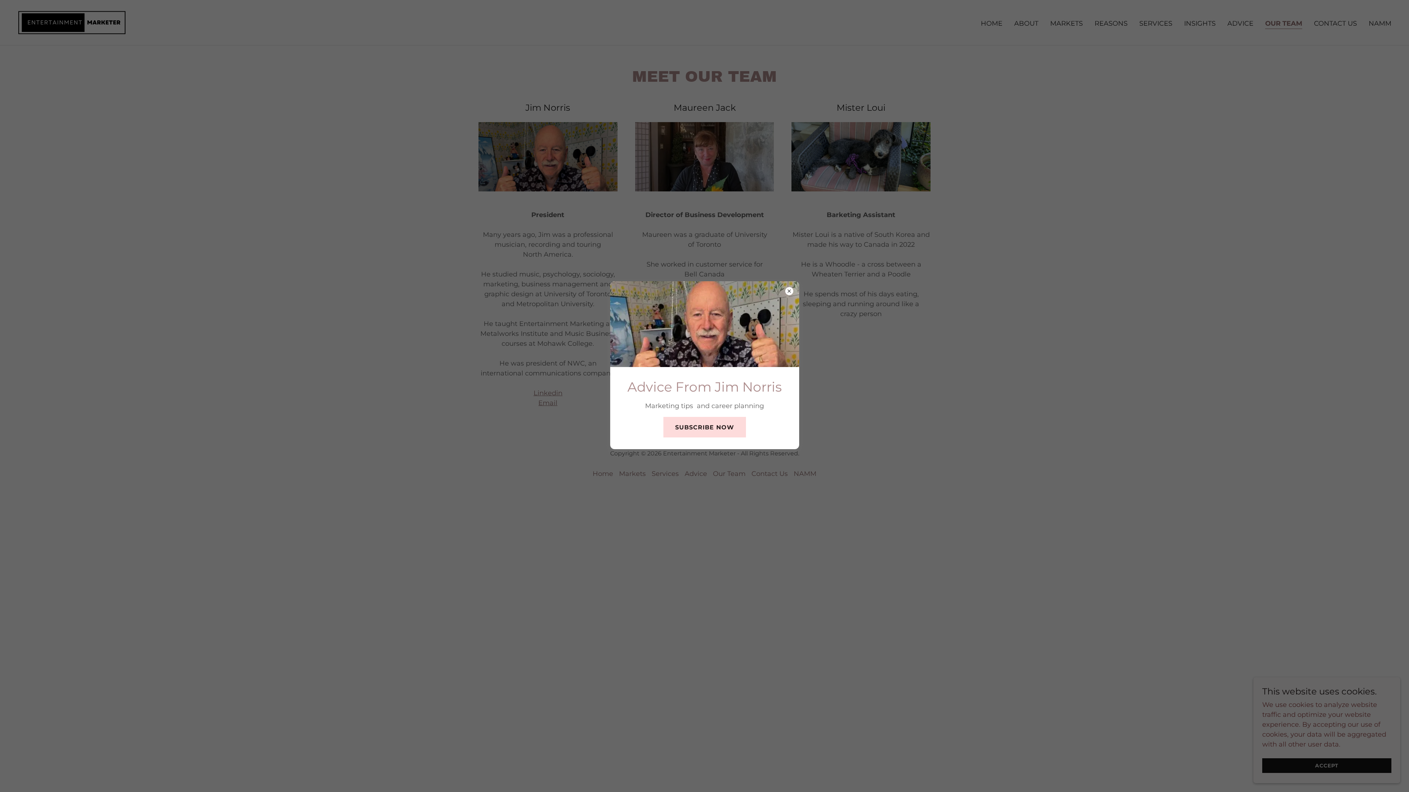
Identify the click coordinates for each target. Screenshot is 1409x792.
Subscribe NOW (704, 427)
